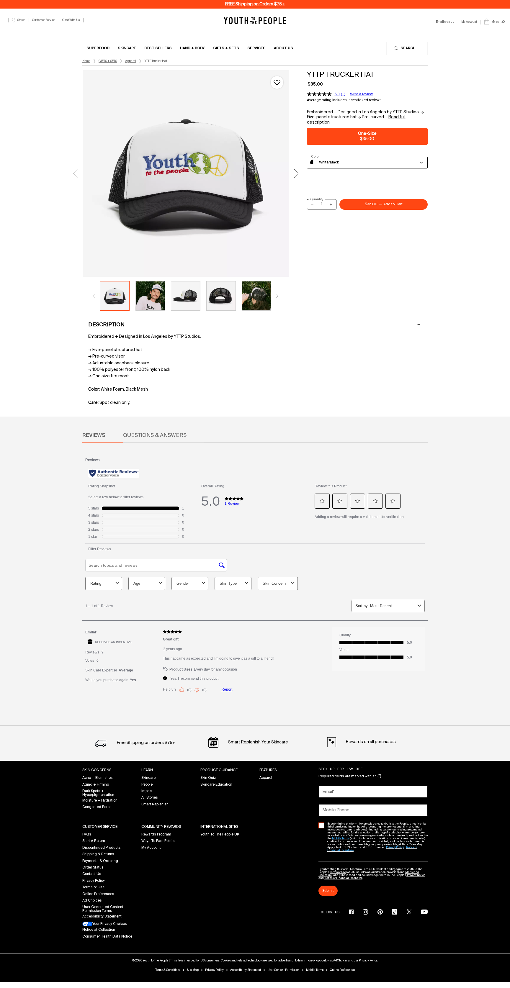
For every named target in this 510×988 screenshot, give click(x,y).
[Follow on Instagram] (365, 912)
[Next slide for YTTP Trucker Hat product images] (296, 173)
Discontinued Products (101, 848)
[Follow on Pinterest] (380, 912)
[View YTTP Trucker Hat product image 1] (114, 295)
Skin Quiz (208, 778)
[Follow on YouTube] (424, 911)
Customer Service (43, 20)
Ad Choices (92, 900)
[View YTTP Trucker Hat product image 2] (150, 295)
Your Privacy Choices (109, 924)
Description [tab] (106, 324)
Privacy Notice (415, 875)
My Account (151, 848)
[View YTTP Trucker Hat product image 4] (221, 295)
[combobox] (367, 162)
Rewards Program (156, 834)
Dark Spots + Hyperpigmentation (98, 793)
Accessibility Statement (102, 916)
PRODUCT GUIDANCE (219, 770)
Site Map (193, 970)
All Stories (149, 797)
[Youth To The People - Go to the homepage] (255, 20)
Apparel (265, 778)
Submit (328, 891)
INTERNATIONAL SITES (219, 827)
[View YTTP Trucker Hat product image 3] (185, 295)
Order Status (93, 867)
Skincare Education (216, 785)
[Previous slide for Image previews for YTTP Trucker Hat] (94, 295)
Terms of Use (93, 887)
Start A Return (93, 841)
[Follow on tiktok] (394, 912)
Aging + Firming (95, 785)
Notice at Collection (98, 930)
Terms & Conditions (167, 970)
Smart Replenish (155, 804)
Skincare (148, 778)
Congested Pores (97, 807)
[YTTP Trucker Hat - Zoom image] (186, 173)
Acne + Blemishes (97, 778)
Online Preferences (98, 894)
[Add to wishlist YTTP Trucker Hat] (277, 82)
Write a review (361, 94)
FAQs (86, 834)
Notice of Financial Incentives (343, 878)
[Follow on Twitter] (409, 912)
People (147, 785)
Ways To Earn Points (158, 841)
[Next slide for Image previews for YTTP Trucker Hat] (277, 295)
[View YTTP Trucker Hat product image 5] (256, 295)
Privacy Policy (93, 881)
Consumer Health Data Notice (107, 936)
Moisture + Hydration (99, 800)
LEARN (147, 770)
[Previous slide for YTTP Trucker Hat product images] (75, 173)
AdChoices (340, 960)
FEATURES (268, 770)
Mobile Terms (314, 970)
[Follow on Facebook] (351, 912)
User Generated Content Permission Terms (102, 909)
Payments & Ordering (100, 861)
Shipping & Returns (98, 854)
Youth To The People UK (219, 834)
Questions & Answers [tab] (155, 435)
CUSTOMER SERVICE (99, 827)
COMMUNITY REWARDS (161, 827)
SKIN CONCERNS (96, 770)
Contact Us (91, 874)
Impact (147, 791)
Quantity (316, 199)
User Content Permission (283, 970)
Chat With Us (71, 20)
